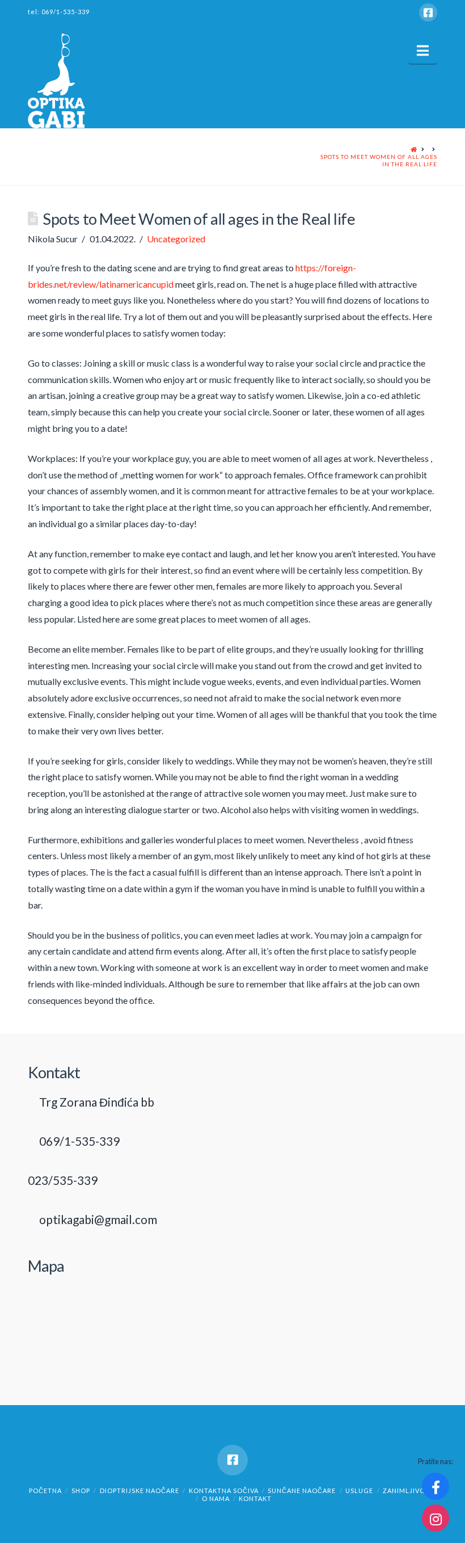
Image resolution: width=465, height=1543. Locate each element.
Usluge (359, 1490)
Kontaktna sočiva (224, 1490)
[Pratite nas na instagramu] (435, 1518)
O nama (216, 1498)
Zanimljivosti (409, 1490)
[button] (422, 50)
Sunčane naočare (302, 1490)
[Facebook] (428, 12)
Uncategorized (176, 238)
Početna (45, 1490)
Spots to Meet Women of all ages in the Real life (378, 160)
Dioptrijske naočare (139, 1490)
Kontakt (255, 1498)
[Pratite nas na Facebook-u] (435, 1486)
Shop (80, 1490)
